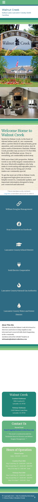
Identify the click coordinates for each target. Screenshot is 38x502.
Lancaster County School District (19, 250)
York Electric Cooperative (19, 270)
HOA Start (30, 496)
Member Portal (19, 498)
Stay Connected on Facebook (19, 229)
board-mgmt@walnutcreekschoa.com (19, 430)
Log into (7, 194)
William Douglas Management (19, 209)
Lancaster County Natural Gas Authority (19, 291)
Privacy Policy (8, 498)
